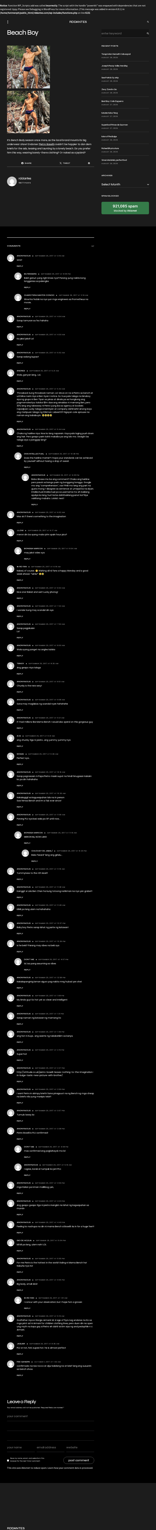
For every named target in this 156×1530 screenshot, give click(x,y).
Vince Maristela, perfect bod (114, 160)
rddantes (25, 178)
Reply (20, 266)
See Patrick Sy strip (110, 77)
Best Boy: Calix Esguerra (112, 101)
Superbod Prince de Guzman (114, 124)
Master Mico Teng (109, 113)
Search (145, 33)
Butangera (30, 274)
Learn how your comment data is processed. (70, 1467)
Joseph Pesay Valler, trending (114, 65)
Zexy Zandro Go (109, 89)
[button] (9, 22)
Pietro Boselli (46, 144)
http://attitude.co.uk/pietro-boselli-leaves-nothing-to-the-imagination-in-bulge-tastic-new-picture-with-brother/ (55, 1074)
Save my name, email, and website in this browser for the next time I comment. (27, 1459)
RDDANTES (78, 22)
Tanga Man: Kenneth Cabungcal (115, 54)
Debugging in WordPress (42, 9)
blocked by (125, 208)
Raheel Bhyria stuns (110, 148)
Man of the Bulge (109, 136)
